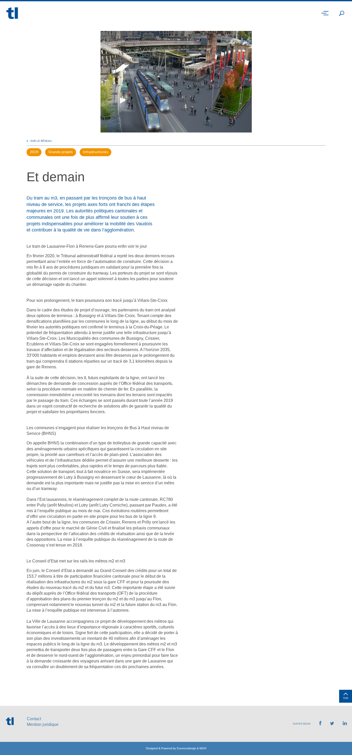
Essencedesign (186, 748)
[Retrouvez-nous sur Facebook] (320, 724)
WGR (202, 748)
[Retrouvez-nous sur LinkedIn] (345, 723)
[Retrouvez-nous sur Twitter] (332, 723)
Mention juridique (42, 724)
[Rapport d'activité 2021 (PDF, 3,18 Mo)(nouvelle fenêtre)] (339, 739)
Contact (34, 719)
